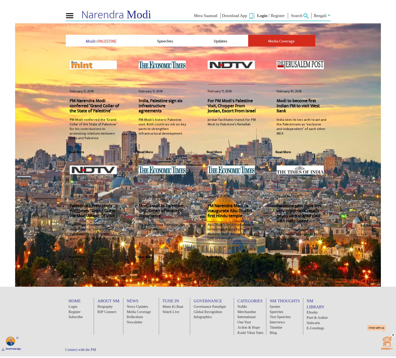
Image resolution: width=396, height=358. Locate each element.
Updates (220, 41)
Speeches (165, 41)
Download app (13, 349)
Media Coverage (281, 41)
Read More (76, 152)
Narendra (116, 15)
